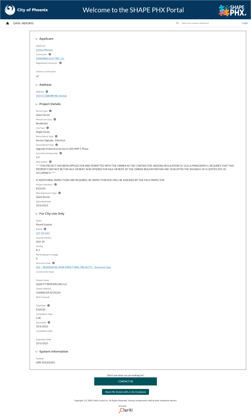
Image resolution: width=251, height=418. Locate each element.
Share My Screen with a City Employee (125, 391)
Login (245, 23)
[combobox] (211, 23)
